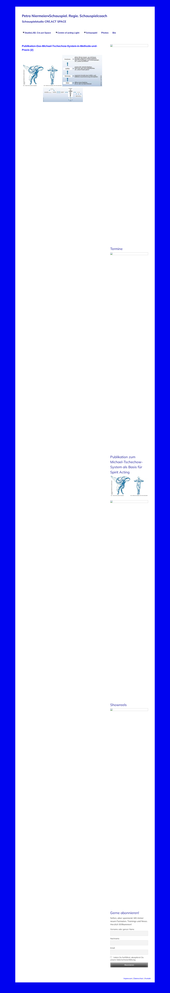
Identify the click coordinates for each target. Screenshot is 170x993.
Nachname (114, 938)
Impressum (128, 978)
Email (112, 948)
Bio (114, 33)
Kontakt (148, 978)
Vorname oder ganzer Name (122, 929)
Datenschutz (139, 978)
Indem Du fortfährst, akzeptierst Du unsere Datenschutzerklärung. (127, 958)
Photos (105, 33)
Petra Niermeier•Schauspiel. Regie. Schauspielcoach (64, 16)
